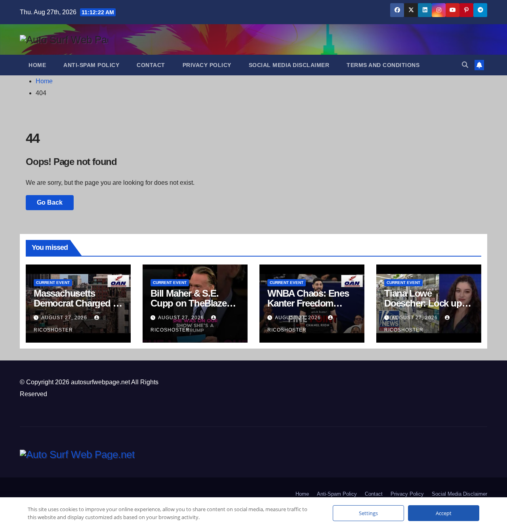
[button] (465, 64)
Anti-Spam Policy (91, 65)
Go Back (50, 202)
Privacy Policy (207, 65)
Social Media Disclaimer (289, 65)
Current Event (53, 282)
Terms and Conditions (383, 65)
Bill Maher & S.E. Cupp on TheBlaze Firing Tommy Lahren (194, 303)
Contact (151, 65)
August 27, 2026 (65, 317)
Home (37, 65)
